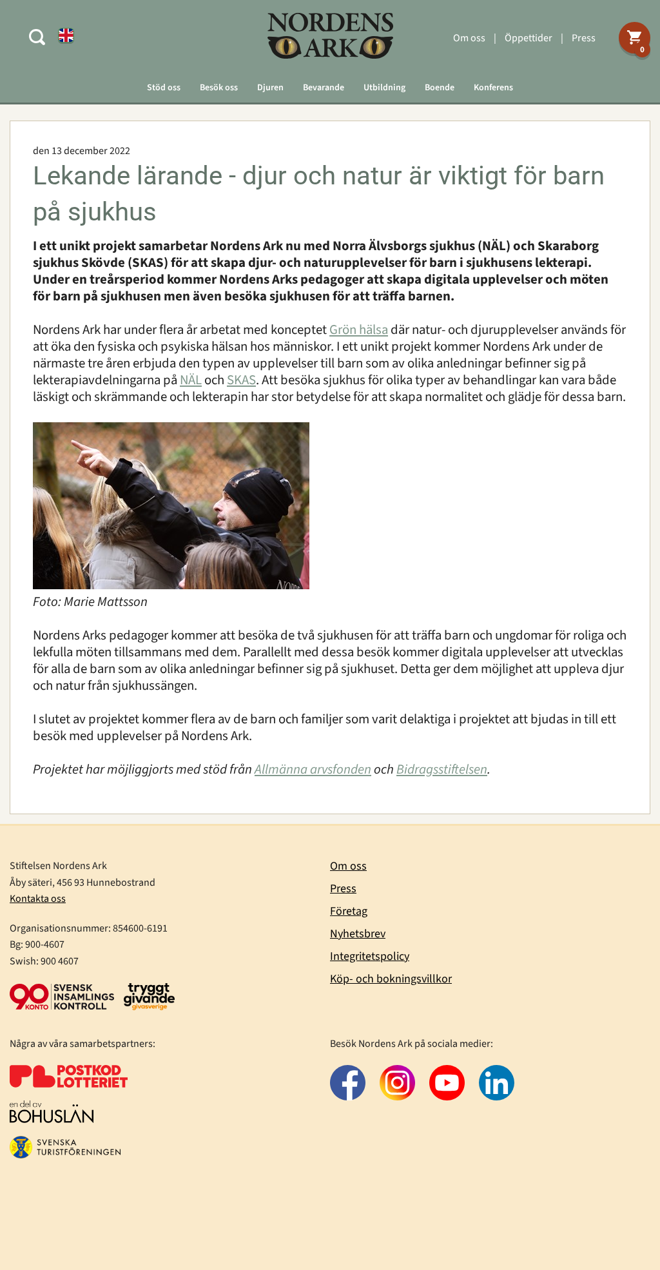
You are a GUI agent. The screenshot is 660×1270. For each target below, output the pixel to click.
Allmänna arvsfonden (313, 769)
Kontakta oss (38, 899)
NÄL (191, 380)
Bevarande (323, 87)
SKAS (241, 380)
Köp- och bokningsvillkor (391, 979)
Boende (439, 87)
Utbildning (384, 87)
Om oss (469, 38)
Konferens (493, 87)
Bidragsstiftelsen (441, 769)
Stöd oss (163, 87)
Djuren (270, 87)
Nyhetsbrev (357, 934)
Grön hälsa (358, 329)
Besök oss (219, 87)
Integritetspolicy (369, 956)
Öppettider (528, 38)
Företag (348, 911)
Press (584, 38)
